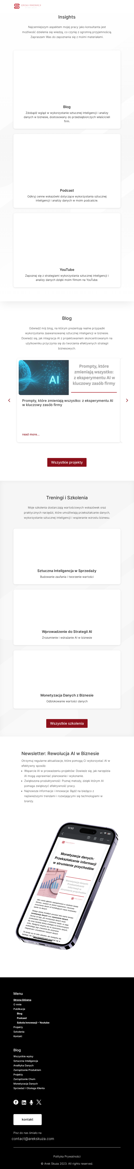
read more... (31, 434)
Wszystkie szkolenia (67, 723)
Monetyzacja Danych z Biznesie (67, 695)
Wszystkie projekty (67, 462)
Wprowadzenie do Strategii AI (67, 632)
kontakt (27, 1119)
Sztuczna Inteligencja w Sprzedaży (66, 571)
